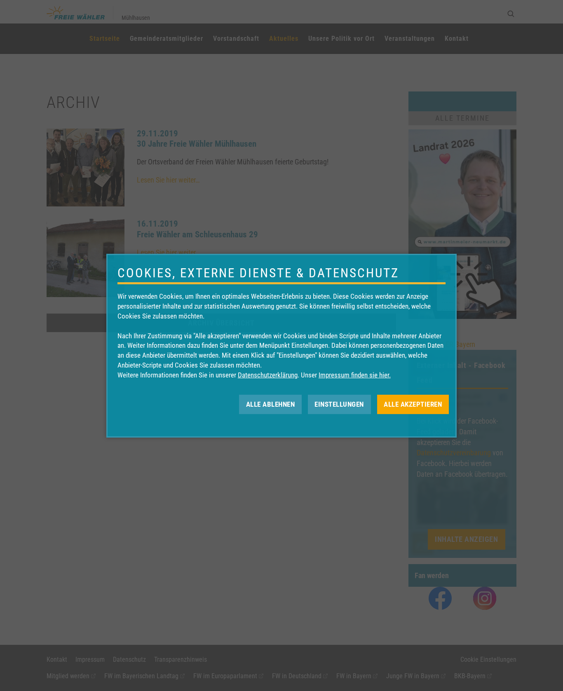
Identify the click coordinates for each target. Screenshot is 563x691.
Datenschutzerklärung (268, 375)
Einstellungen (339, 404)
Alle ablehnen (270, 404)
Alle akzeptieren (413, 404)
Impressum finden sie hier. (355, 375)
